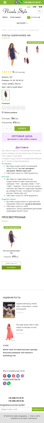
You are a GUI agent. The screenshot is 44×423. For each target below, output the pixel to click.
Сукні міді (21, 30)
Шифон (11, 84)
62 (22, 80)
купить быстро (11, 263)
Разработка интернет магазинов (24, 418)
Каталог (10, 30)
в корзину (11, 267)
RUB (40, 7)
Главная (4, 30)
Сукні (15, 30)
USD (34, 7)
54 (11, 80)
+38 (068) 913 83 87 (16, 398)
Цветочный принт (15, 87)
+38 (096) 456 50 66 (16, 401)
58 (17, 80)
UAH (28, 7)
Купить (22, 128)
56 (14, 80)
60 (19, 80)
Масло (18, 84)
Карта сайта (35, 416)
